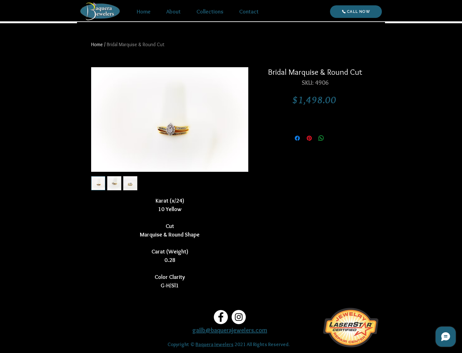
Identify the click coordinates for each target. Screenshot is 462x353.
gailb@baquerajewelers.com (229, 330)
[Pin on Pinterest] (309, 138)
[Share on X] (333, 138)
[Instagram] (239, 317)
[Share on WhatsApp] (321, 138)
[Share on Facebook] (297, 138)
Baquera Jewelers (214, 344)
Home (97, 44)
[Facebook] (221, 317)
